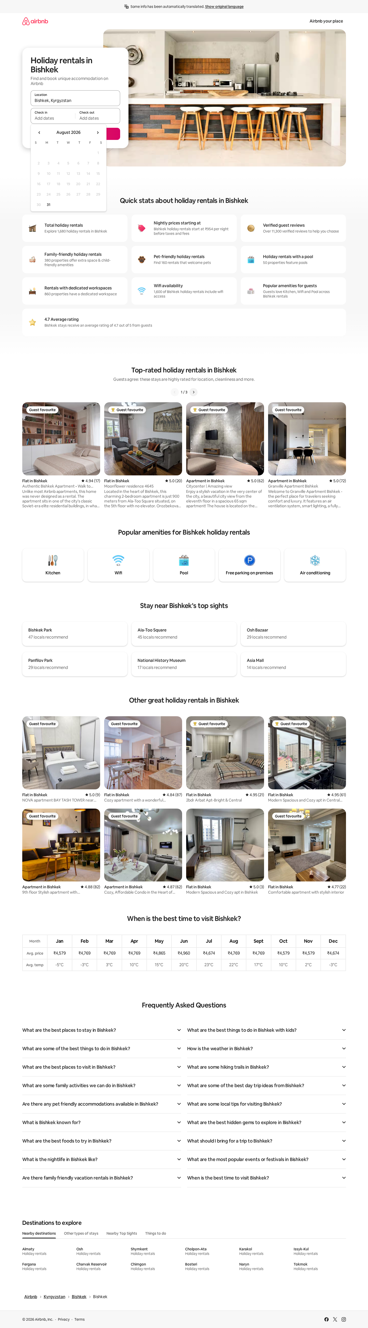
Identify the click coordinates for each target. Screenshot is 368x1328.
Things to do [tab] (155, 1233)
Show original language (224, 6)
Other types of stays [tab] (81, 1233)
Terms (79, 1319)
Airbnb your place (326, 21)
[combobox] (75, 100)
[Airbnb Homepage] (35, 21)
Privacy (64, 1319)
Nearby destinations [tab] (39, 1233)
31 (48, 204)
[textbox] (53, 118)
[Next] (193, 392)
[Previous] (175, 392)
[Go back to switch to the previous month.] (39, 132)
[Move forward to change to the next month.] (97, 132)
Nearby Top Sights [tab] (121, 1233)
